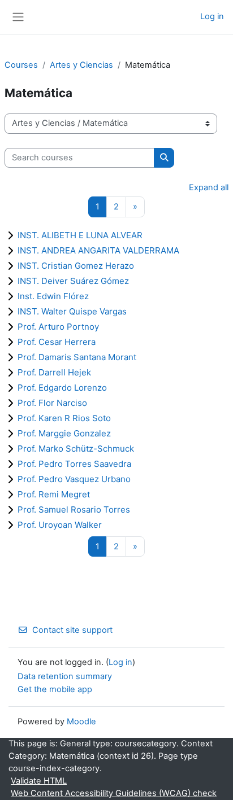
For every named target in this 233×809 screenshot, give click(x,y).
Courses (21, 65)
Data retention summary (65, 676)
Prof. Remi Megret (54, 494)
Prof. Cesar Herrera (57, 341)
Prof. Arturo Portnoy (58, 326)
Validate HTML (39, 781)
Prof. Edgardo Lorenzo (62, 387)
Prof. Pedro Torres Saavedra (74, 463)
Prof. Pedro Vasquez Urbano (74, 479)
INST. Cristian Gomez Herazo (76, 265)
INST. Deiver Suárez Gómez (73, 281)
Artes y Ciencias (81, 65)
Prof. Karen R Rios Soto (64, 418)
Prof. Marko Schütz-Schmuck (76, 448)
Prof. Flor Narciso (52, 402)
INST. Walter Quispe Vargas (72, 311)
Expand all (208, 187)
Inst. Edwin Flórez (53, 296)
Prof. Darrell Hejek (54, 372)
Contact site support (72, 630)
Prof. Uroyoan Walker (60, 524)
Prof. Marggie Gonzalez (64, 433)
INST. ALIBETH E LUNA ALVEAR (80, 235)
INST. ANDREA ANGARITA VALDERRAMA (98, 250)
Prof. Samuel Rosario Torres (74, 509)
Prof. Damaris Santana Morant (77, 357)
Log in (212, 16)
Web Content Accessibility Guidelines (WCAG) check (114, 793)
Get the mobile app (55, 689)
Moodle (81, 721)
